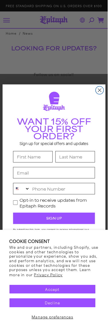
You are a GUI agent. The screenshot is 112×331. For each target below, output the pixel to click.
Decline (52, 302)
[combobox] (21, 188)
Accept (52, 289)
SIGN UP (54, 218)
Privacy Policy (48, 274)
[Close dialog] (99, 90)
